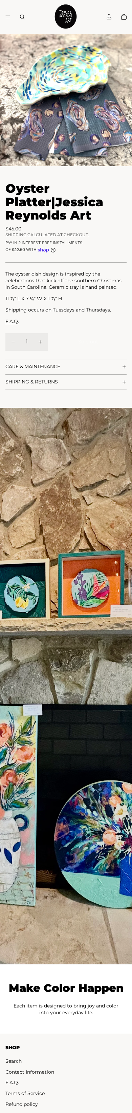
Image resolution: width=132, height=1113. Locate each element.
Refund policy (21, 1104)
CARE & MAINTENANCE (32, 366)
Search (13, 1061)
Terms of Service (25, 1093)
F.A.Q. (12, 1082)
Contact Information (29, 1072)
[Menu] (8, 17)
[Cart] (123, 17)
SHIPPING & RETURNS (31, 382)
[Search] (22, 17)
